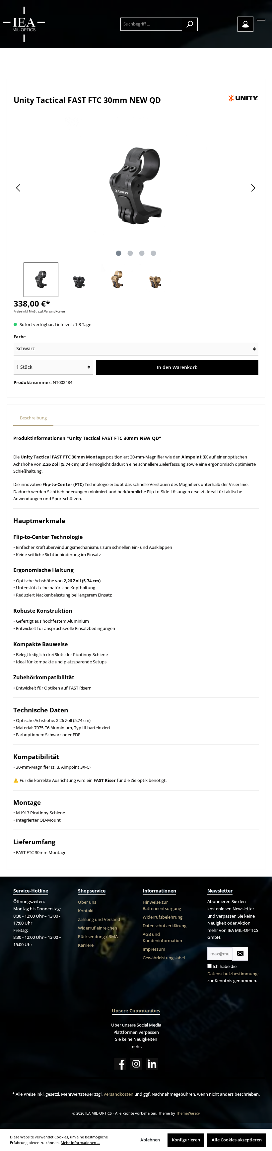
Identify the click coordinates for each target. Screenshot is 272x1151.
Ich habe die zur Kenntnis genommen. (234, 973)
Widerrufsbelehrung (162, 917)
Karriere (86, 945)
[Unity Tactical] (243, 98)
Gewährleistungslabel (164, 958)
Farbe (20, 337)
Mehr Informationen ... (80, 1142)
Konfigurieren (186, 1140)
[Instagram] (136, 1063)
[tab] (33, 418)
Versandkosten (118, 1094)
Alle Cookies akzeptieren (237, 1140)
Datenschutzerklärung (164, 926)
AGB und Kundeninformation (162, 937)
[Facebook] (120, 1063)
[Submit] (240, 954)
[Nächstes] (253, 188)
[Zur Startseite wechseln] (39, 24)
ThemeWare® (188, 1113)
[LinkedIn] (152, 1063)
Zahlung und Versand (99, 919)
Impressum (154, 949)
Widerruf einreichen (97, 928)
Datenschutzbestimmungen (234, 974)
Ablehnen (150, 1140)
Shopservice (91, 890)
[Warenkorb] (261, 20)
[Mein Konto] (245, 24)
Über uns (87, 902)
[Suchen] (190, 24)
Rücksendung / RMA (98, 936)
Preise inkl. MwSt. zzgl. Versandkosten (39, 311)
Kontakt (86, 911)
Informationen (159, 890)
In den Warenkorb (177, 367)
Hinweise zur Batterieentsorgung (162, 905)
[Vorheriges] (19, 188)
